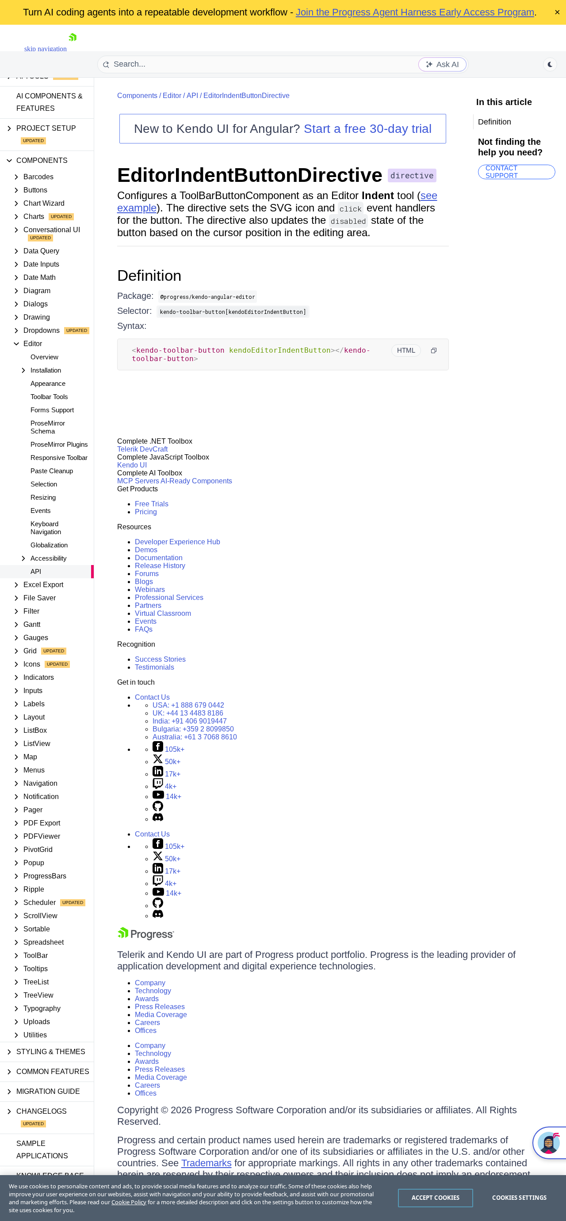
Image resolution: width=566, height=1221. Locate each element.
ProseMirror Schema (48, 427)
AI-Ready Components (196, 481)
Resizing (43, 497)
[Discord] (158, 819)
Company (150, 983)
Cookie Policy (128, 1202)
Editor (172, 95)
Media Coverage (161, 1014)
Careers (147, 1022)
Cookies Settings (519, 1198)
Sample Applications (42, 1150)
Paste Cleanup (52, 471)
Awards (147, 998)
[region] (283, 1198)
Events (41, 510)
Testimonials (154, 667)
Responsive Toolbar (59, 457)
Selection (44, 484)
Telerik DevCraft (142, 449)
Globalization (49, 545)
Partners (148, 605)
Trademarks (206, 1162)
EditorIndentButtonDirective (246, 95)
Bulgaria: (193, 729)
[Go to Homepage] (72, 49)
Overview (44, 357)
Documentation (159, 558)
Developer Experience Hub (177, 542)
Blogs (144, 581)
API (36, 571)
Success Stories (160, 659)
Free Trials (151, 504)
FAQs (144, 629)
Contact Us (152, 697)
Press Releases (160, 1006)
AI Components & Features (49, 102)
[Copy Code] (433, 350)
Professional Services (169, 597)
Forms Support (52, 410)
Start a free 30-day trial (368, 129)
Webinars (150, 589)
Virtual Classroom (163, 613)
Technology (153, 991)
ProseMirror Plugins (59, 444)
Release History (160, 565)
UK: (188, 713)
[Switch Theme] (550, 64)
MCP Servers (138, 481)
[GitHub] (158, 809)
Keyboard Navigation (46, 527)
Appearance (48, 383)
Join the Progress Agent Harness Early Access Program (415, 12)
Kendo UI (132, 465)
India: (190, 721)
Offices (146, 1030)
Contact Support (502, 172)
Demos (146, 550)
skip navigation (45, 49)
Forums (147, 573)
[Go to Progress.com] (146, 938)
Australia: (195, 737)
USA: (188, 705)
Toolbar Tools (49, 396)
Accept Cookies (436, 1198)
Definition (149, 275)
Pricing (146, 512)
